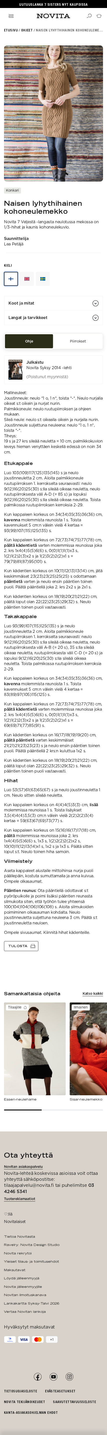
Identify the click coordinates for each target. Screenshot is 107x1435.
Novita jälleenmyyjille (23, 1287)
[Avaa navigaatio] (11, 16)
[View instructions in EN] (27, 279)
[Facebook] (38, 1377)
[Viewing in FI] (11, 279)
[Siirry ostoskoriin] (99, 16)
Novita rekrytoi (18, 1253)
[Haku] (89, 16)
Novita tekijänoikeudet (24, 1402)
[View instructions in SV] (43, 279)
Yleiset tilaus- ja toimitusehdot (31, 1261)
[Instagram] (69, 1377)
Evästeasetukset (60, 1391)
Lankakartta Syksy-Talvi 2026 (31, 1303)
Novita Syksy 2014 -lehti (48, 367)
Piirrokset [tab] (78, 341)
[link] (53, 369)
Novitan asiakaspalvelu (23, 1167)
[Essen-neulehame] (35, 1052)
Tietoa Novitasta (19, 1236)
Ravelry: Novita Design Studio (31, 1245)
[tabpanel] (53, 653)
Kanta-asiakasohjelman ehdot (31, 1412)
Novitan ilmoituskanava (25, 1295)
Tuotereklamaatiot (19, 1199)
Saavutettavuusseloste (74, 1402)
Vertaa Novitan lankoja (25, 1312)
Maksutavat (14, 1270)
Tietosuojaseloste (20, 1391)
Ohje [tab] (29, 341)
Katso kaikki (93, 993)
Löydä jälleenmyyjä (21, 1278)
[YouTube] (53, 1377)
